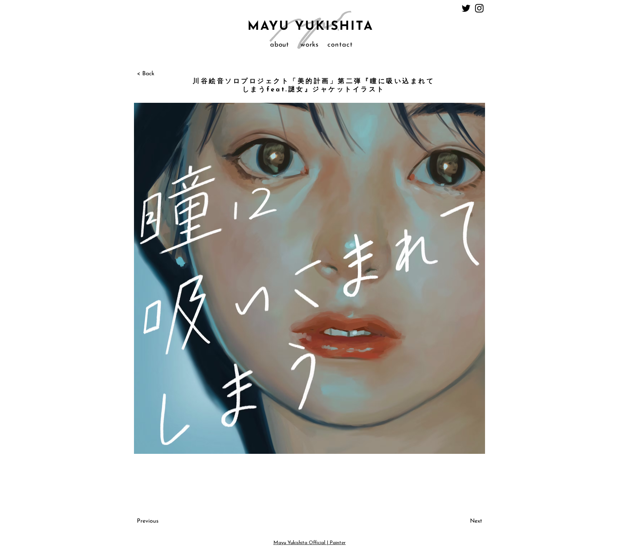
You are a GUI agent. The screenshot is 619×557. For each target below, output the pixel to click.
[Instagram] (479, 8)
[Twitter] (466, 8)
